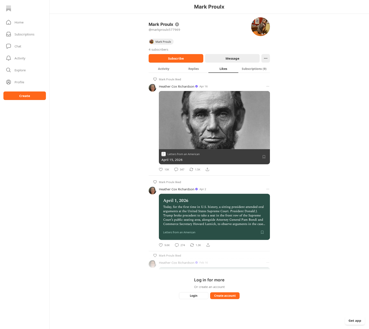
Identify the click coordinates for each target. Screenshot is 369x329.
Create (24, 96)
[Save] (264, 156)
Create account (225, 296)
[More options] (267, 86)
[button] (24, 22)
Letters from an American (183, 154)
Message (232, 58)
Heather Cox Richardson (176, 86)
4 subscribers (158, 49)
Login (194, 296)
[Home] (8, 8)
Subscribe (176, 58)
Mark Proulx (166, 79)
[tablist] (209, 68)
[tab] (164, 68)
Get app (354, 320)
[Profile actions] (265, 58)
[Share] (207, 169)
